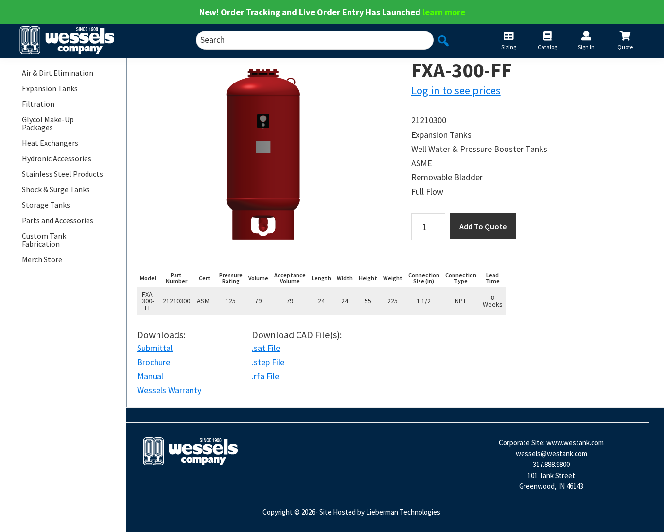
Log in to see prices (456, 90)
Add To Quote (483, 226)
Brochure (153, 361)
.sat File (266, 347)
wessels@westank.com (551, 453)
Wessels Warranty (169, 390)
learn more (443, 11)
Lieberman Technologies (403, 511)
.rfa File (265, 376)
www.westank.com (575, 442)
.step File (268, 361)
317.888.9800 (551, 464)
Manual (150, 376)
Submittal (155, 347)
